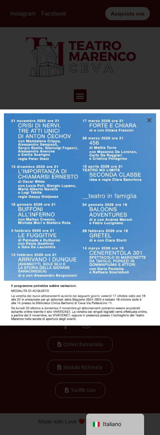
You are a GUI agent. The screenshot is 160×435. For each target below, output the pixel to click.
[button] (149, 120)
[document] (80, 217)
